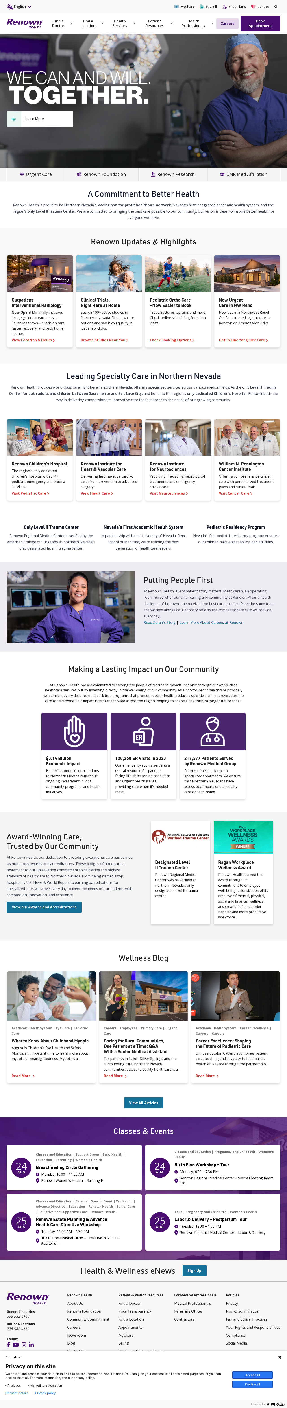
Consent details (16, 1393)
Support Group (87, 1154)
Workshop (124, 1201)
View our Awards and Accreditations (44, 907)
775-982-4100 (18, 1316)
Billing (123, 1343)
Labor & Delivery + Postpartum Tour (210, 1219)
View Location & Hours (32, 340)
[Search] (276, 6)
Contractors (184, 1319)
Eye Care (63, 1028)
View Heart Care (95, 493)
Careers (227, 23)
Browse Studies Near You (103, 340)
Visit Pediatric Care (29, 493)
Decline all (252, 1384)
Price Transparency (134, 1311)
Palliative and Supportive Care (63, 1212)
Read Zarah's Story (160, 622)
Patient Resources (155, 23)
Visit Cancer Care (234, 493)
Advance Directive (50, 1206)
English (11, 1357)
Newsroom (76, 1335)
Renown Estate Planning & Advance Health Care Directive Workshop (71, 1221)
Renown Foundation (84, 1311)
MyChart (187, 6)
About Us (75, 1303)
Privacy (232, 1303)
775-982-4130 (18, 1328)
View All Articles (143, 1102)
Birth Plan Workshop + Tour (201, 1164)
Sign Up (194, 1270)
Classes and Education (54, 1154)
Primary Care (151, 1028)
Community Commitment (88, 1319)
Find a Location (88, 23)
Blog (71, 1343)
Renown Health (101, 1206)
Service (81, 1201)
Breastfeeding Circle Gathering (67, 1167)
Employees (128, 1028)
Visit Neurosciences (167, 493)
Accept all (252, 1375)
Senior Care (126, 1206)
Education (44, 1160)
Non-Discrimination (242, 1311)
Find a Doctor (58, 23)
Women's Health (88, 1160)
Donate (263, 6)
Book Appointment (260, 23)
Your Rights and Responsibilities (253, 1327)
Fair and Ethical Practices (246, 1319)
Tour (178, 1212)
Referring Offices (188, 1311)
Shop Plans (237, 6)
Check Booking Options (170, 340)
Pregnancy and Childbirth (234, 1152)
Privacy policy (45, 1393)
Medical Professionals (192, 1303)
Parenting (64, 1160)
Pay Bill (211, 6)
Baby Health (112, 1154)
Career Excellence (254, 1028)
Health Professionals (193, 23)
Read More (51, 1075)
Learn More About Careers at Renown (212, 622)
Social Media (236, 1343)
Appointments (130, 1327)
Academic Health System (32, 1028)
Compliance (236, 1335)
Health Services (120, 23)
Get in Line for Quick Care (242, 340)
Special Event (102, 1201)
